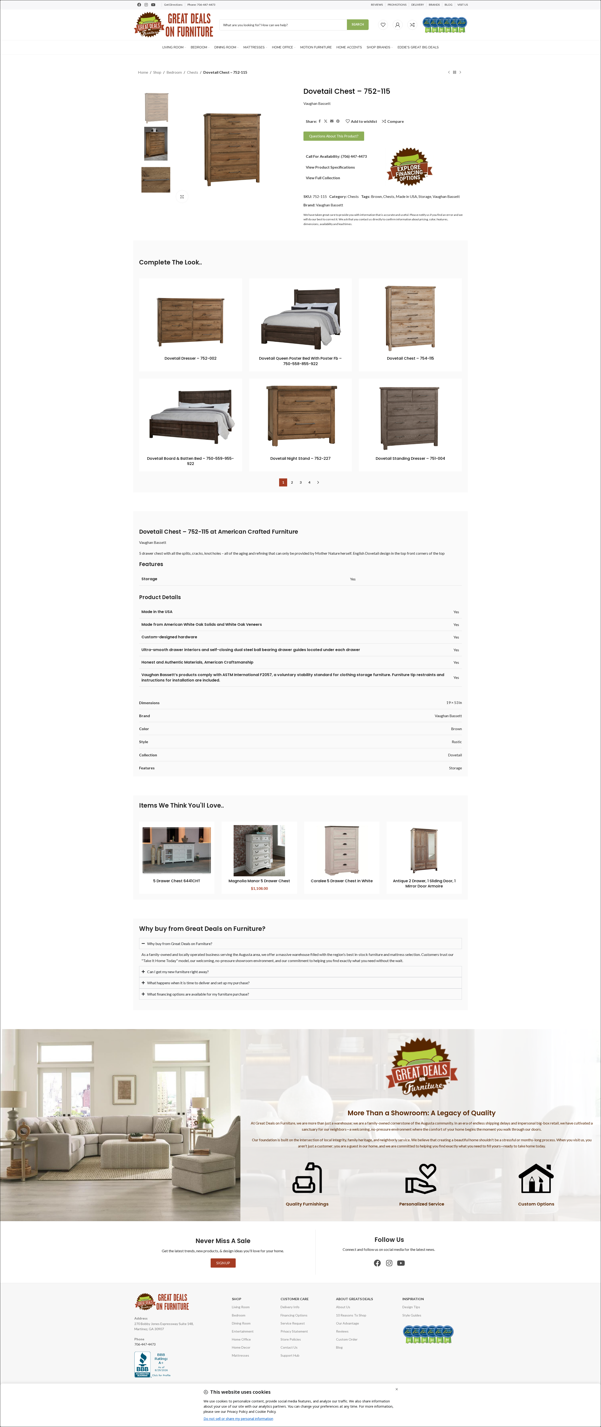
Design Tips (411, 1307)
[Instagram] (146, 4)
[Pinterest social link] (338, 121)
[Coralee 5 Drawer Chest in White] (342, 850)
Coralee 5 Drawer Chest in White (342, 881)
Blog (339, 1347)
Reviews (342, 1331)
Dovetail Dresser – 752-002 (191, 358)
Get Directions (173, 4)
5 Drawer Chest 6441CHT (176, 881)
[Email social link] (332, 121)
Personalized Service (421, 1204)
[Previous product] (449, 72)
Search (358, 24)
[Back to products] (454, 72)
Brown (376, 196)
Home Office (241, 1339)
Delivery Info (290, 1307)
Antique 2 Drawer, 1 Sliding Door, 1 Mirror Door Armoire (424, 883)
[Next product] (460, 72)
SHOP (236, 1299)
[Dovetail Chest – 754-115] (410, 318)
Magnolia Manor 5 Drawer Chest (259, 881)
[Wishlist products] (383, 25)
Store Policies (291, 1339)
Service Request (293, 1323)
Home (143, 72)
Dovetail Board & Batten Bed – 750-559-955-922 (190, 461)
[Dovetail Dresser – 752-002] (191, 318)
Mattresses (240, 1355)
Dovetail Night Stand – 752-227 (300, 458)
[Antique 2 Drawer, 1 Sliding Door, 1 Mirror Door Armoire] (424, 850)
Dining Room (241, 1323)
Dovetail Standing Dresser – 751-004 (410, 458)
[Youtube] (153, 4)
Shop (157, 72)
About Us (343, 1307)
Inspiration (413, 1299)
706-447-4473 (206, 4)
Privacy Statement (294, 1331)
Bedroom (174, 72)
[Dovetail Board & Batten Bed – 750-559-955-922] (191, 418)
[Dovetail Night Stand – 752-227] (301, 418)
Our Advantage (347, 1323)
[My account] (397, 25)
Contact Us (289, 1347)
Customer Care (295, 1299)
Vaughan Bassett (317, 103)
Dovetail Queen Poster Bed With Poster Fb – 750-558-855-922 (300, 361)
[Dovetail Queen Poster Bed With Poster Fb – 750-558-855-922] (301, 318)
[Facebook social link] (320, 121)
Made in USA (406, 196)
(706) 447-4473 (354, 156)
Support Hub (290, 1355)
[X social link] (326, 121)
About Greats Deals (354, 1299)
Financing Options (294, 1315)
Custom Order (347, 1339)
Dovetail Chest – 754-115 (410, 358)
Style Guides (411, 1315)
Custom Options (536, 1204)
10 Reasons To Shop (351, 1315)
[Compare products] (412, 25)
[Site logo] (174, 24)
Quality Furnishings (307, 1204)
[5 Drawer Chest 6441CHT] (177, 850)
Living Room (241, 1307)
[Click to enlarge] (182, 196)
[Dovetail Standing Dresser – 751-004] (410, 418)
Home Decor (241, 1347)
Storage (424, 196)
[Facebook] (139, 4)
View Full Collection (323, 177)
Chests (192, 72)
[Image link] (410, 166)
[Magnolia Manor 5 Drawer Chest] (259, 850)
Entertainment (243, 1331)
